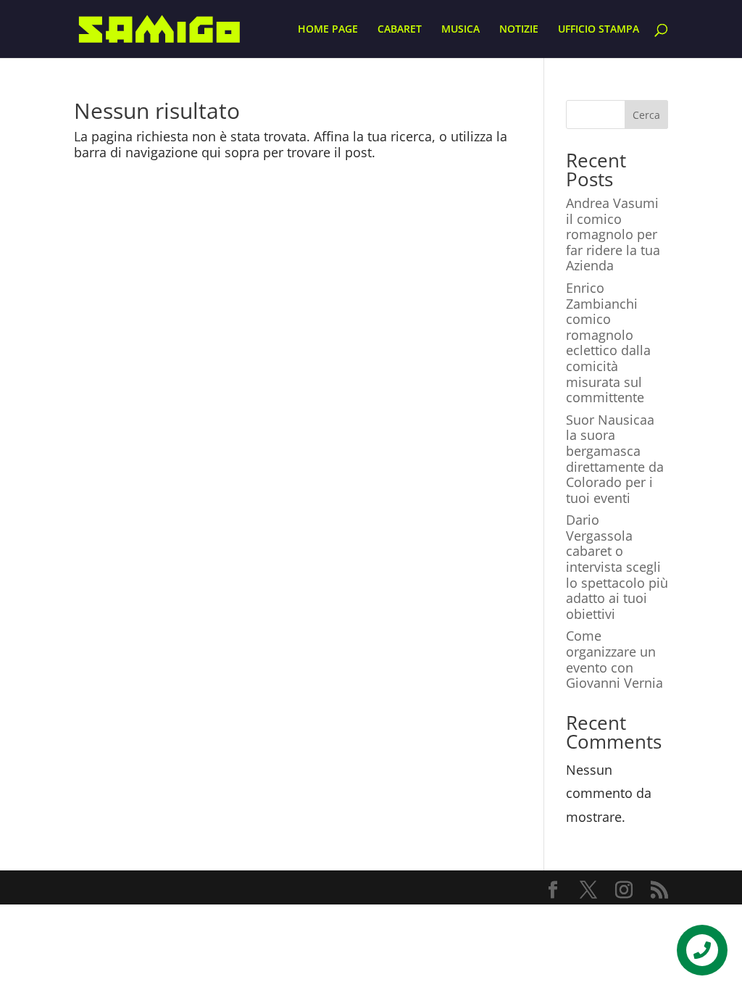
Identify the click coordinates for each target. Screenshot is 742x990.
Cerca (646, 115)
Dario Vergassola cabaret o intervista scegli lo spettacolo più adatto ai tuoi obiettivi (617, 567)
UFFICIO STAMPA (598, 30)
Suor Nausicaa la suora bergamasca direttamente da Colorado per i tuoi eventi (615, 459)
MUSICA (460, 30)
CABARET (400, 30)
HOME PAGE (328, 30)
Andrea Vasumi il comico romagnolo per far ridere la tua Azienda (613, 234)
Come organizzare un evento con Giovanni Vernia (614, 659)
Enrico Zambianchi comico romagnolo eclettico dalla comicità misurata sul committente (608, 342)
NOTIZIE (518, 30)
